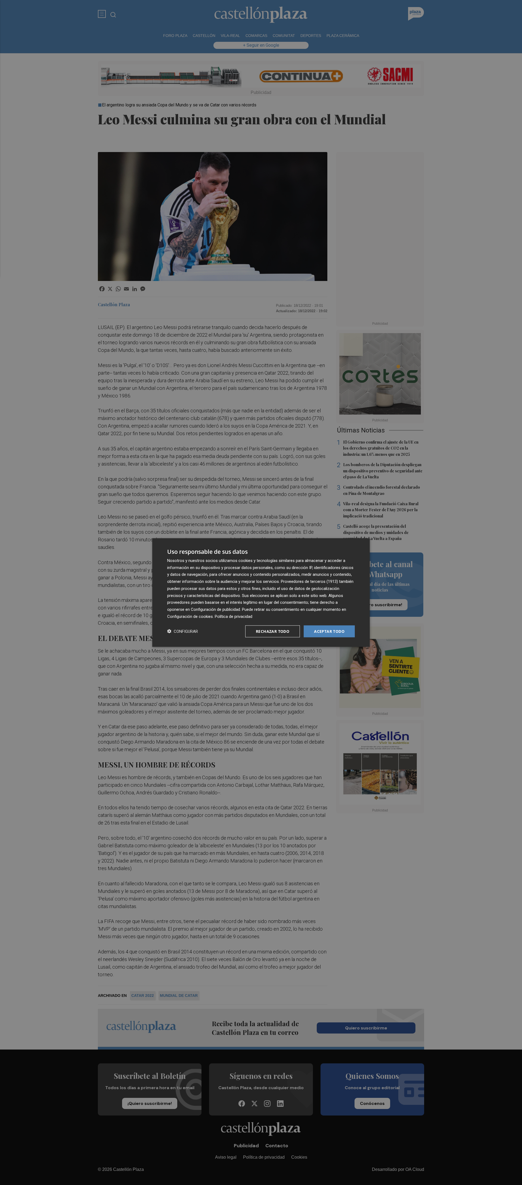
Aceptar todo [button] (329, 631)
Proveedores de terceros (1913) (309, 581)
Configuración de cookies (190, 616)
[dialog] (261, 592)
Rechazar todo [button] (272, 631)
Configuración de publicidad (215, 609)
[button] (182, 631)
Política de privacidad (233, 616)
